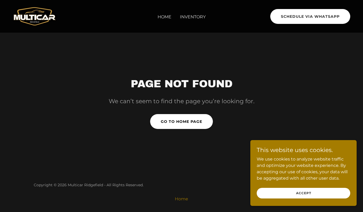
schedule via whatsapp (310, 16)
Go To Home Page (181, 121)
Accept (303, 193)
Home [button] (181, 198)
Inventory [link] (193, 16)
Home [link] (164, 16)
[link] (35, 16)
